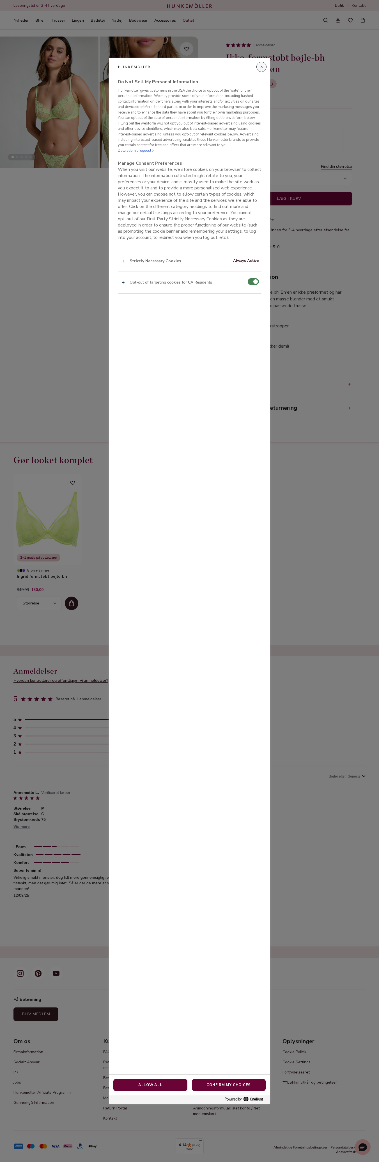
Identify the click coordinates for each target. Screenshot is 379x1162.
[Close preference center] (261, 66)
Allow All (150, 1085)
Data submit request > (136, 150)
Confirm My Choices (228, 1085)
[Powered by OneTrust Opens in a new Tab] (246, 1099)
